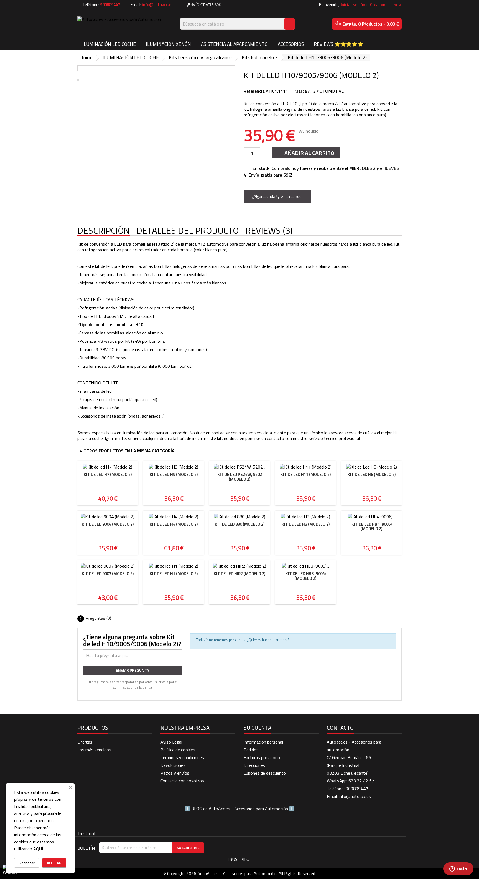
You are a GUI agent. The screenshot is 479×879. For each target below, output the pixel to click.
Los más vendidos (94, 749)
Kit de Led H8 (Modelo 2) (372, 474)
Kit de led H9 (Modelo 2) (174, 474)
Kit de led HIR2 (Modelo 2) (239, 573)
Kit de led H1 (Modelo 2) (174, 573)
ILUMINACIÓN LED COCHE (109, 44)
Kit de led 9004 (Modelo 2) (108, 524)
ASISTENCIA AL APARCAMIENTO (234, 44)
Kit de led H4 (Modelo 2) (174, 524)
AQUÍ (38, 848)
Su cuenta (257, 727)
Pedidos (251, 749)
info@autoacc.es (158, 4)
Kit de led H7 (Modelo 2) (108, 474)
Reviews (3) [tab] (268, 231)
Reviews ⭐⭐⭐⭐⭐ (338, 44)
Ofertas (84, 742)
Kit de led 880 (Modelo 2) (239, 524)
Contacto (340, 727)
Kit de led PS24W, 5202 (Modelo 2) (239, 476)
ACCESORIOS (291, 44)
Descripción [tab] (103, 231)
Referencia (254, 91)
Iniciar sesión (353, 4)
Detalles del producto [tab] (187, 231)
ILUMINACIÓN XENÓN (168, 44)
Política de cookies (177, 749)
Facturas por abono (262, 757)
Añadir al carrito (305, 152)
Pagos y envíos (174, 773)
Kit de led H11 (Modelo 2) (306, 474)
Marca (301, 91)
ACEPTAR (54, 863)
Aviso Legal (171, 742)
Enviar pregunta (132, 670)
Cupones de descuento (265, 773)
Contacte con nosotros (182, 780)
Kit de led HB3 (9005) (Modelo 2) (306, 575)
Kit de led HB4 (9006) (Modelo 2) (371, 526)
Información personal (263, 742)
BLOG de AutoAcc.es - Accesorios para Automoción (239, 808)
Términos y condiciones (182, 757)
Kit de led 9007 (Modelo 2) (108, 573)
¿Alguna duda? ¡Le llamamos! (277, 196)
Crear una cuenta (385, 4)
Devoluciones (172, 765)
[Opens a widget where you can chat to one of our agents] (458, 869)
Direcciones (254, 765)
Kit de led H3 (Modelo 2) (306, 524)
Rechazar (27, 863)
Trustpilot (86, 833)
